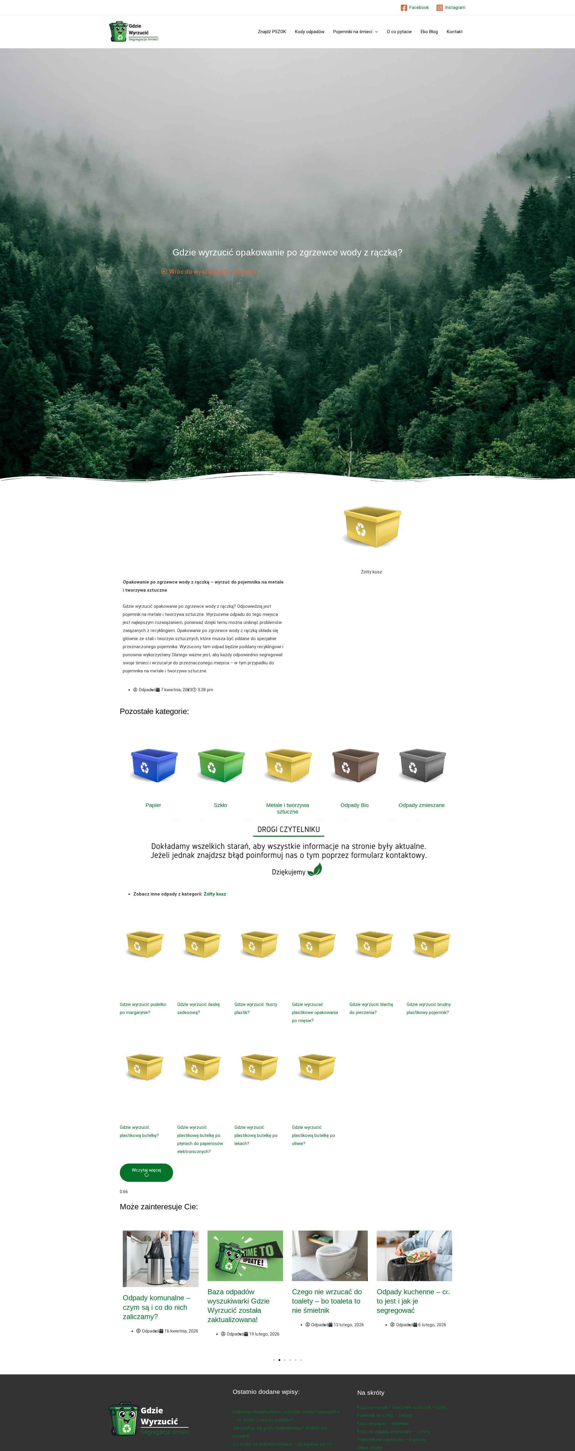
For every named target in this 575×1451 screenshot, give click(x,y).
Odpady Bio (355, 805)
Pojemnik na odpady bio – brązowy (391, 1439)
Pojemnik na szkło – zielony (384, 1415)
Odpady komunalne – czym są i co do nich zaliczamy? (156, 1307)
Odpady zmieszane (422, 805)
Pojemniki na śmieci (352, 31)
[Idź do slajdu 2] (279, 1360)
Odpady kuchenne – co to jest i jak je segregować (413, 1301)
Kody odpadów (309, 31)
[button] (146, 1173)
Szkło (220, 805)
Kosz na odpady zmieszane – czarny (393, 1431)
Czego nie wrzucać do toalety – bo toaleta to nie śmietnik (327, 1301)
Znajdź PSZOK (272, 31)
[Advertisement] (204, 534)
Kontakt (455, 31)
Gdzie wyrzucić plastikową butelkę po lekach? (256, 1135)
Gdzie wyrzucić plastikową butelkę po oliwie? (313, 1135)
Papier (153, 805)
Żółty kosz (215, 894)
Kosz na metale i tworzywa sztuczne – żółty (401, 1407)
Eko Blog (429, 31)
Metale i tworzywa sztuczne (287, 808)
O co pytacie (399, 31)
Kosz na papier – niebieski (382, 1423)
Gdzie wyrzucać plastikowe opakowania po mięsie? (315, 1012)
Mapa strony (369, 1447)
